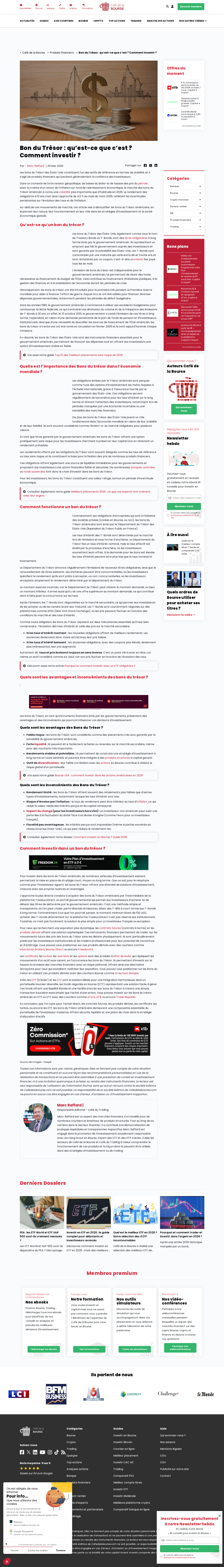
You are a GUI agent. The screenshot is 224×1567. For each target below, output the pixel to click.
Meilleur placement (126, 1455)
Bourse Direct (54, 949)
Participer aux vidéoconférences (180, 1348)
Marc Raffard (35, 166)
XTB (98, 997)
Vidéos (73, 8)
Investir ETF (120, 1489)
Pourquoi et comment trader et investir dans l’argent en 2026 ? (181, 1234)
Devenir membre (191, 6)
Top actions (117, 21)
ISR (171, 213)
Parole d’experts (77, 1503)
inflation (142, 802)
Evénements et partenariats (85, 1509)
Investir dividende (124, 1496)
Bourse (83, 21)
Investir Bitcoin (122, 1442)
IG (116, 973)
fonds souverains (34, 472)
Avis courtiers (63, 21)
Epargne (72, 1455)
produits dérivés (30, 932)
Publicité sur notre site (174, 1469)
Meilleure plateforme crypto (131, 1503)
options (82, 956)
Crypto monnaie (179, 199)
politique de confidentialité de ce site (179, 1557)
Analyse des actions (160, 21)
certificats (31, 956)
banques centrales (143, 467)
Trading (136, 21)
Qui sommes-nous (183, 409)
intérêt (138, 259)
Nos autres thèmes (191, 21)
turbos (47, 956)
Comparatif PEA (123, 1476)
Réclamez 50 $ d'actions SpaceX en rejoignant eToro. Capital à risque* (190, 294)
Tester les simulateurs (134, 1349)
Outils (62, 8)
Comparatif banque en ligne (131, 1509)
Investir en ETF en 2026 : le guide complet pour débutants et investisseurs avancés (88, 1236)
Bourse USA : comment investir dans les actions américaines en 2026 (99, 775)
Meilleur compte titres (127, 1482)
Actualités (27, 21)
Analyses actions (77, 1469)
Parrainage (74, 1516)
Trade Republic (126, 997)
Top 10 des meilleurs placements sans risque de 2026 (89, 355)
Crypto (98, 21)
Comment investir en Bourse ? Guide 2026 (100, 837)
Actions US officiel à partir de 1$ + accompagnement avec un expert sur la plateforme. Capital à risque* (191, 332)
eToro (91, 997)
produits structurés (117, 758)
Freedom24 (85, 949)
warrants (63, 956)
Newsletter (25, 8)
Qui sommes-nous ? (173, 1435)
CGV (163, 1462)
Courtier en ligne (124, 1449)
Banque (174, 186)
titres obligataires (136, 238)
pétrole (143, 183)
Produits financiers (180, 219)
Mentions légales (171, 1449)
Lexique (51, 8)
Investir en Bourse (124, 1435)
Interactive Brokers (32, 949)
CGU (163, 1455)
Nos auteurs (167, 1442)
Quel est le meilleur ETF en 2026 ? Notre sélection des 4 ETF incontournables (135, 1236)
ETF (59, 980)
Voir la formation (89, 1349)
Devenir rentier (178, 206)
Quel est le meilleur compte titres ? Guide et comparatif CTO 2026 (191, 547)
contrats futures (110, 928)
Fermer (15, 1550)
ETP (33, 980)
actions (105, 763)
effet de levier (122, 956)
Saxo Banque (130, 973)
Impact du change (39, 811)
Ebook (39, 8)
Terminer (61, 1550)
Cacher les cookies (38, 1550)
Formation (87, 8)
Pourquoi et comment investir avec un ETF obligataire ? (99, 666)
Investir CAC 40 (123, 1462)
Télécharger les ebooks (44, 1349)
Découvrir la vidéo (180, 615)
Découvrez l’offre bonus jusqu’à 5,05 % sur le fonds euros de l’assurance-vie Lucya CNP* (191, 313)
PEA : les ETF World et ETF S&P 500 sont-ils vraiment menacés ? (41, 1236)
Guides (44, 21)
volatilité (64, 192)
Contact (165, 1476)
